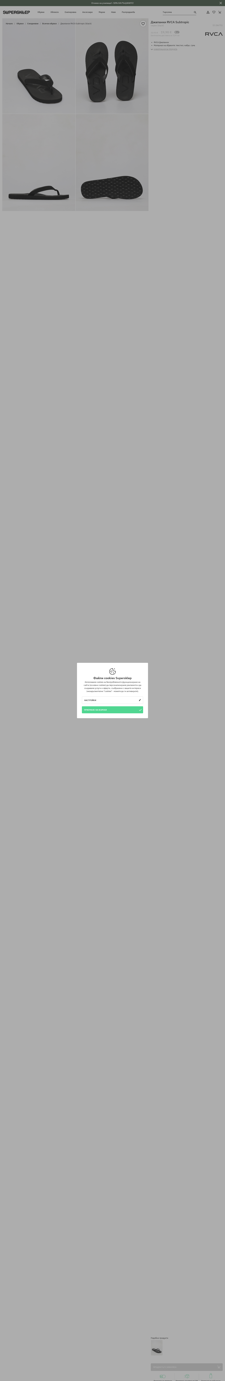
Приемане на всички (95, 709)
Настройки (90, 700)
